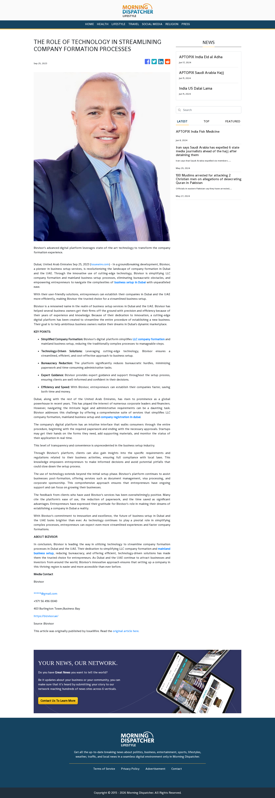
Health (103, 24)
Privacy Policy (130, 769)
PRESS (185, 24)
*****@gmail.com (45, 594)
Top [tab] (206, 121)
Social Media (152, 24)
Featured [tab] (232, 121)
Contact (176, 769)
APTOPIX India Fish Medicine (197, 131)
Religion (171, 24)
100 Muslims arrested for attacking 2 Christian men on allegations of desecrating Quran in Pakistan (208, 179)
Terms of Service (104, 769)
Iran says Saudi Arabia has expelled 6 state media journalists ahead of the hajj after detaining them (207, 151)
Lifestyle (118, 24)
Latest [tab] (182, 121)
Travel (133, 24)
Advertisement (155, 769)
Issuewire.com (100, 264)
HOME (89, 24)
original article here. (126, 631)
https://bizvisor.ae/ (46, 616)
